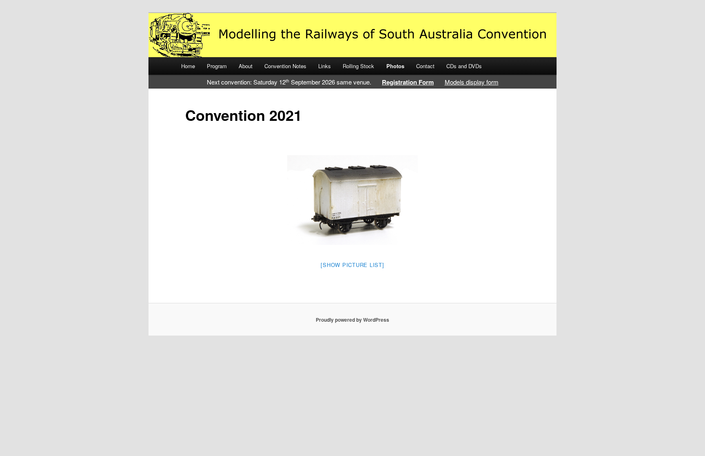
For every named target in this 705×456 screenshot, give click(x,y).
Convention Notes (285, 66)
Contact (425, 66)
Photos (395, 66)
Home (188, 66)
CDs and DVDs (464, 66)
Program (217, 66)
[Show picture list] (352, 265)
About (246, 66)
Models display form (472, 82)
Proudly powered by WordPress (352, 319)
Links (324, 66)
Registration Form (408, 82)
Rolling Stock (358, 66)
